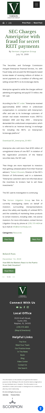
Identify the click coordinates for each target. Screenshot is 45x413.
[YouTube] (17, 307)
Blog (22, 358)
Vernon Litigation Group (19, 200)
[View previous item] (4, 277)
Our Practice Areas (22, 348)
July (10, 23)
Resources (17, 233)
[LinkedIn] (21, 307)
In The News (22, 351)
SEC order (21, 103)
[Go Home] (4, 23)
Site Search (22, 368)
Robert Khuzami (17, 172)
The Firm (22, 342)
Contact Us (22, 365)
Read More (8, 271)
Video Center (22, 361)
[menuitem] (22, 341)
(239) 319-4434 (34, 223)
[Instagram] (28, 307)
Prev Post (8, 239)
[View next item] (13, 277)
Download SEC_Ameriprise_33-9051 (17, 140)
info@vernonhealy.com (22, 227)
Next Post (36, 239)
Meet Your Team (22, 345)
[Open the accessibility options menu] (40, 408)
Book (22, 355)
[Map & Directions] (22, 330)
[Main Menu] (36, 4)
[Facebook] (24, 307)
